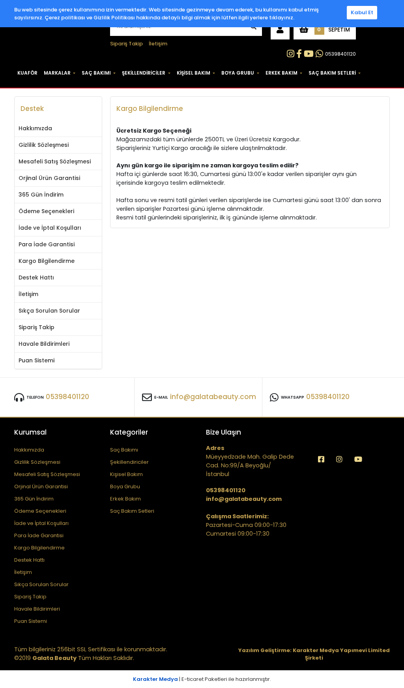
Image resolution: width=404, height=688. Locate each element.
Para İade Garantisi (47, 244)
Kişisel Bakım (126, 474)
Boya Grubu (125, 486)
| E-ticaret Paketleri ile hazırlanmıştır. (202, 679)
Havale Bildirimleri (44, 344)
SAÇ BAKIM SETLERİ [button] (332, 72)
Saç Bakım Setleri (132, 511)
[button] (280, 29)
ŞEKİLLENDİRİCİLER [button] (143, 72)
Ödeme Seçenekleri (46, 211)
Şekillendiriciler (129, 462)
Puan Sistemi (36, 360)
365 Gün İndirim (41, 195)
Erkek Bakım (125, 498)
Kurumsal (30, 432)
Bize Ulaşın (223, 432)
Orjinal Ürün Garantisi (49, 178)
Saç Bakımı (124, 450)
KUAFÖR (27, 72)
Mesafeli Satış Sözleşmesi (55, 161)
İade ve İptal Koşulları (50, 228)
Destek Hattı (36, 277)
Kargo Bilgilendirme (47, 261)
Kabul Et (362, 12)
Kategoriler (129, 432)
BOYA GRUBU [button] (237, 72)
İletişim (158, 43)
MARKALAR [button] (57, 72)
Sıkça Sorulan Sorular (49, 311)
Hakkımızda (35, 128)
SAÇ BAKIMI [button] (96, 72)
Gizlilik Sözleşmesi (44, 145)
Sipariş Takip (126, 43)
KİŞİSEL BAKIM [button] (193, 72)
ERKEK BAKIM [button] (281, 72)
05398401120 (340, 54)
